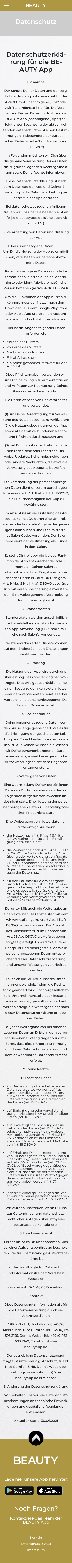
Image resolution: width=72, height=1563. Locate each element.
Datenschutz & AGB (36, 1544)
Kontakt (36, 1537)
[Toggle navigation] (7, 5)
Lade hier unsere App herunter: (36, 1479)
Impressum (36, 1550)
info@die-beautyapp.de (23, 218)
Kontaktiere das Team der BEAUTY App (36, 1520)
